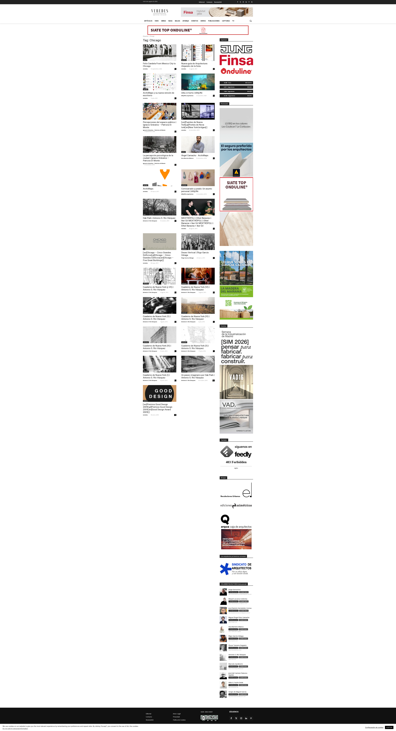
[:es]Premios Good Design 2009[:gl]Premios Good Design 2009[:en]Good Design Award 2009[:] (157, 408)
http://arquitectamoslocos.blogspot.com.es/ (239, 612)
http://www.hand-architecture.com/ (237, 696)
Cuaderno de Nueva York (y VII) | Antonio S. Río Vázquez (158, 288)
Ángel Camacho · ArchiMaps (194, 155)
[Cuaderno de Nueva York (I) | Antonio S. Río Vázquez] (159, 364)
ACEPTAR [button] (389, 727)
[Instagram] (243, 2)
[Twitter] (240, 2)
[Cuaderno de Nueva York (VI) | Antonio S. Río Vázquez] (198, 276)
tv (182, 118)
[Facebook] (237, 2)
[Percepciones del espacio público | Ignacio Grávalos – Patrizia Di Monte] (159, 111)
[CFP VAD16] (236, 382)
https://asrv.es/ (232, 659)
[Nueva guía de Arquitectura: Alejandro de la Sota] (198, 52)
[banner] (236, 417)
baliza (183, 152)
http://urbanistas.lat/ (233, 687)
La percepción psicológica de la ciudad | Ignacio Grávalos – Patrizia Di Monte (158, 158)
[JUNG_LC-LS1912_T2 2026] (236, 125)
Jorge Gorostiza (234, 590)
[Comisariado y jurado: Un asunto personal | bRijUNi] (198, 177)
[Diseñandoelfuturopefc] (236, 303)
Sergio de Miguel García (237, 692)
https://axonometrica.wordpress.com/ (238, 603)
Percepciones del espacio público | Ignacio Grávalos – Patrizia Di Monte (159, 125)
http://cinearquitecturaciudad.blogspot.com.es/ (240, 594)
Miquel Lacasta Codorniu (238, 599)
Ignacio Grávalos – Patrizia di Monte (154, 130)
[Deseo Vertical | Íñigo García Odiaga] (198, 241)
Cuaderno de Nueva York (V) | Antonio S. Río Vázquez (157, 317)
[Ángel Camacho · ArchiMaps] (198, 144)
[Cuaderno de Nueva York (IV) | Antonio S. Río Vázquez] (198, 305)
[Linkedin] (246, 2)
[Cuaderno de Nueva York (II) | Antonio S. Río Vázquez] (198, 334)
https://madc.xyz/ (233, 622)
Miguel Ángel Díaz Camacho (239, 617)
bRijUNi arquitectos (187, 95)
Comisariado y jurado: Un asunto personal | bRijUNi (196, 190)
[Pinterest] (249, 2)
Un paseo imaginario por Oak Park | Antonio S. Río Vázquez (197, 376)
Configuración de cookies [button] (374, 727)
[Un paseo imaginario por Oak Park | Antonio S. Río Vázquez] (198, 364)
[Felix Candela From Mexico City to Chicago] (159, 52)
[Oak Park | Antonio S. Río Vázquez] (159, 207)
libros (145, 60)
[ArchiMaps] (159, 177)
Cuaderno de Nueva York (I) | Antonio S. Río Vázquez (156, 376)
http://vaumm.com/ (233, 640)
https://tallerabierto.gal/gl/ (235, 631)
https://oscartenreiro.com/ (235, 650)
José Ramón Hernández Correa (240, 608)
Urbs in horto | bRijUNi (191, 93)
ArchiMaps (148, 188)
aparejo (184, 60)
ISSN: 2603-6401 (207, 712)
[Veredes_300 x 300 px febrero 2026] (236, 268)
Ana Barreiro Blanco (187, 158)
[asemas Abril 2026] (236, 160)
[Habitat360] (236, 229)
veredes (145, 69)
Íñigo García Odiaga (187, 258)
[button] (250, 20)
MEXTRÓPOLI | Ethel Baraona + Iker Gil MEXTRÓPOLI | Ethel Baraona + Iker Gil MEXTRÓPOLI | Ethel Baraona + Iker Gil (197, 222)
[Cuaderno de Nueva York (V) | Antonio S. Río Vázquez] (159, 305)
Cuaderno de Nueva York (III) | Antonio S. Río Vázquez (157, 347)
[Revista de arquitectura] (159, 12)
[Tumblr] (252, 2)
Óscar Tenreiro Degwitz (238, 645)
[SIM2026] (236, 347)
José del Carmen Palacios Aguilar (238, 674)
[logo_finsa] (236, 60)
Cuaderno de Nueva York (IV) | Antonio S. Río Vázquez (195, 317)
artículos (146, 152)
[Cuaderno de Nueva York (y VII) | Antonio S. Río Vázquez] (159, 276)
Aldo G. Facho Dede (236, 682)
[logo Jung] (236, 49)
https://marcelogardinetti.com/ (236, 668)
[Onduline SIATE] (236, 194)
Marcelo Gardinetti (236, 664)
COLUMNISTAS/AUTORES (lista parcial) (234, 584)
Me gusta (248, 82)
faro (183, 89)
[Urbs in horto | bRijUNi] (198, 82)
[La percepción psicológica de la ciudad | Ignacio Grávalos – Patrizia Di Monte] (159, 144)
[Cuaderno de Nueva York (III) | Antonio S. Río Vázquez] (159, 334)
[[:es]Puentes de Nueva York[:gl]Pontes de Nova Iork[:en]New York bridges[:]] (198, 111)
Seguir (249, 87)
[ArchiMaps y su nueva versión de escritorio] (159, 82)
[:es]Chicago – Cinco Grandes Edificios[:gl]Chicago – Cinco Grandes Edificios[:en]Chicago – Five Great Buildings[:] (158, 256)
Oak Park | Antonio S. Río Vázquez (159, 218)
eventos (146, 401)
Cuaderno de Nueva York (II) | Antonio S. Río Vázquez (195, 347)
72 (175, 415)
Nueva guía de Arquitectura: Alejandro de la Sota (194, 64)
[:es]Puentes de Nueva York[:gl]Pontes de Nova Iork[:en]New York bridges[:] (194, 125)
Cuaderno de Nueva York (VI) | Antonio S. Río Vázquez (195, 288)
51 (213, 380)
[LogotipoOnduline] (236, 71)
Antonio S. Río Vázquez (150, 221)
